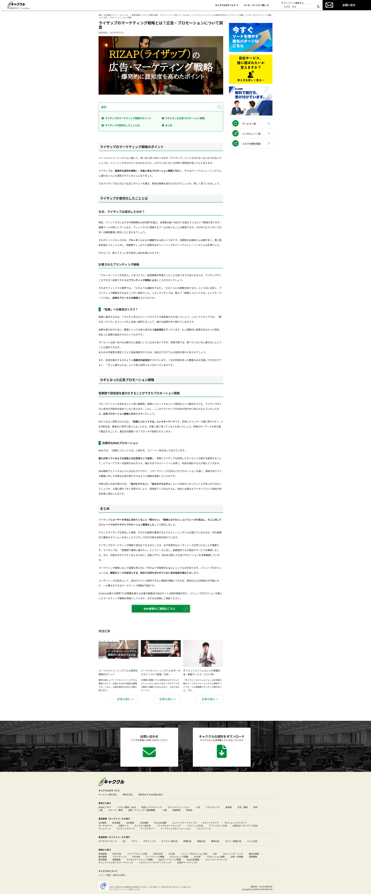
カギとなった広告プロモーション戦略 (185, 118)
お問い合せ (348, 5)
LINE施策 (144, 822)
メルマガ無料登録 (251, 143)
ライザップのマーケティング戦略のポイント (128, 118)
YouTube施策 (160, 822)
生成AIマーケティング (187, 862)
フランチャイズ (213, 807)
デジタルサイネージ (108, 841)
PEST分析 (116, 853)
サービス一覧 (249, 123)
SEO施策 (102, 822)
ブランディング (119, 856)
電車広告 (215, 841)
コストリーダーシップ (233, 853)
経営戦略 (103, 853)
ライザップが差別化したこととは (122, 125)
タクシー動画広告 (233, 841)
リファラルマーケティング (169, 825)
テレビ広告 (252, 841)
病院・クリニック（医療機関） (142, 810)
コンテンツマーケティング (184, 822)
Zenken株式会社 (265, 886)
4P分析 (197, 856)
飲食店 (189, 810)
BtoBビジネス (105, 807)
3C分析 (172, 853)
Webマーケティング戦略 (170, 859)
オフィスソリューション (179, 807)
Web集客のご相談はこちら (159, 608)
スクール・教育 (115, 810)
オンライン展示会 (142, 825)
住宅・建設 (243, 807)
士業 (101, 810)
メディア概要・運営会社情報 (112, 875)
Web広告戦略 (193, 859)
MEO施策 (116, 822)
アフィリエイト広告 (218, 825)
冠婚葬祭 (176, 810)
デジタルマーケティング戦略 (139, 859)
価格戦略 (116, 859)
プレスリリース (204, 828)
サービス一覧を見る (108, 794)
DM (124, 841)
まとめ (168, 125)
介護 (165, 810)
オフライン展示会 (169, 841)
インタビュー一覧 (251, 133)
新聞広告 (187, 841)
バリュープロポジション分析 (194, 853)
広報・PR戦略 (236, 856)
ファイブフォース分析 (137, 853)
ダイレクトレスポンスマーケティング (116, 862)
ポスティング (149, 841)
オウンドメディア (210, 822)
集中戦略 (103, 856)
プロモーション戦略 (215, 856)
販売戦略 (103, 859)
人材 (198, 807)
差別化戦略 (254, 853)
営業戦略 (253, 856)
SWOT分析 (158, 853)
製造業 (229, 807)
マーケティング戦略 (155, 856)
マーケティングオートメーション (176, 828)
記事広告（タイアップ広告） (246, 825)
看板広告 (201, 841)
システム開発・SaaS (126, 807)
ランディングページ (126, 828)
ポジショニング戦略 (179, 856)
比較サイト (124, 825)
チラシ (134, 841)
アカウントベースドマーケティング (155, 862)
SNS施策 (130, 822)
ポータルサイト (106, 825)
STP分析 (136, 856)
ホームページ (105, 828)
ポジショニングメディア (235, 822)
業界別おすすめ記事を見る (151, 794)
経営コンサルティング (152, 807)
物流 (255, 807)
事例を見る (128, 794)
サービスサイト (148, 828)
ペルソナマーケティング (216, 859)
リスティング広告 (195, 825)
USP (215, 853)
